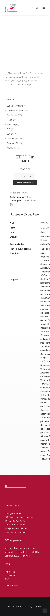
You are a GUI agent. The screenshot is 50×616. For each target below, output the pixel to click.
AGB (7, 579)
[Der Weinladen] (11, 8)
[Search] (31, 7)
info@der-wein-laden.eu (16, 528)
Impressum (10, 572)
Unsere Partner (12, 585)
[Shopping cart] (35, 7)
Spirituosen (30, 200)
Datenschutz (10, 575)
